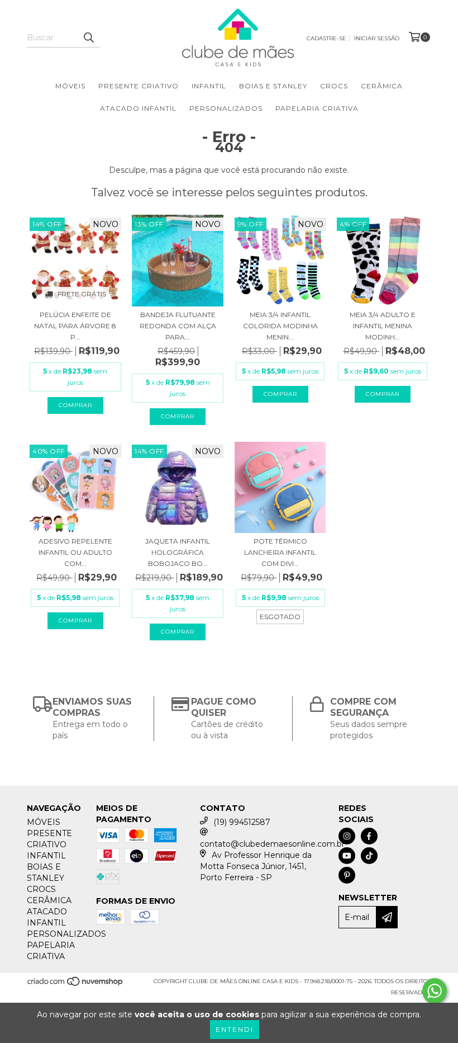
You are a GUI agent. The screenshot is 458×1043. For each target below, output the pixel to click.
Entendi (235, 1029)
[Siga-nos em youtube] (346, 855)
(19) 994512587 (241, 822)
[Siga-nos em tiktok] (369, 855)
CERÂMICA (382, 86)
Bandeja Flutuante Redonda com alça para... (178, 325)
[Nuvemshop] (76, 985)
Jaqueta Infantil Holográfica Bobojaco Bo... (177, 552)
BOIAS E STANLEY (273, 86)
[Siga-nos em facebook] (369, 836)
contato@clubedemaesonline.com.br (272, 844)
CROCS (334, 86)
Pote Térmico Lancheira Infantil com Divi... (280, 552)
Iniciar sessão (376, 38)
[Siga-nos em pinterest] (346, 875)
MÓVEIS (70, 86)
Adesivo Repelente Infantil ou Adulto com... (75, 552)
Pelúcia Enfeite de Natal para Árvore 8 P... (75, 325)
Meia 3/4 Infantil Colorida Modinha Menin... (280, 325)
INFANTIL (209, 86)
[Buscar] (88, 37)
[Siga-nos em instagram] (346, 836)
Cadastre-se (326, 38)
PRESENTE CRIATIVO (138, 86)
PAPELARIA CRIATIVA (317, 108)
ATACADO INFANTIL (138, 108)
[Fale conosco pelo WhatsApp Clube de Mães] (434, 991)
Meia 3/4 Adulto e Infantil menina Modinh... (383, 325)
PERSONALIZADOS (226, 108)
